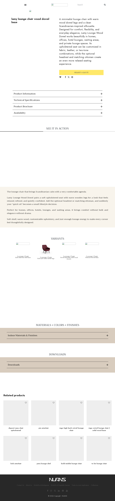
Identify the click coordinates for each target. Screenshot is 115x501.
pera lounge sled (44, 463)
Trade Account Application (80, 485)
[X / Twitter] (55, 490)
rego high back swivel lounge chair (71, 429)
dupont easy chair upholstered (16, 429)
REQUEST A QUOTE (81, 72)
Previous (3, 10)
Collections (94, 485)
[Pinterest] (63, 490)
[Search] (104, 4)
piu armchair (44, 428)
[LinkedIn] (59, 490)
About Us (29, 485)
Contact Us (20, 485)
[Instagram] (51, 490)
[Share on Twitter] (69, 77)
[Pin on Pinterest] (72, 77)
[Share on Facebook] (65, 77)
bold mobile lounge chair (71, 463)
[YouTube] (67, 490)
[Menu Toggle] (25, 5)
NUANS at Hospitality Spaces (60, 485)
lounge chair (92, 256)
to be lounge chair (99, 463)
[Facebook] (47, 490)
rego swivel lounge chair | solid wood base (99, 429)
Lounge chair (23, 256)
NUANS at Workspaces (41, 485)
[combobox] (88, 4)
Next (111, 10)
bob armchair (16, 463)
